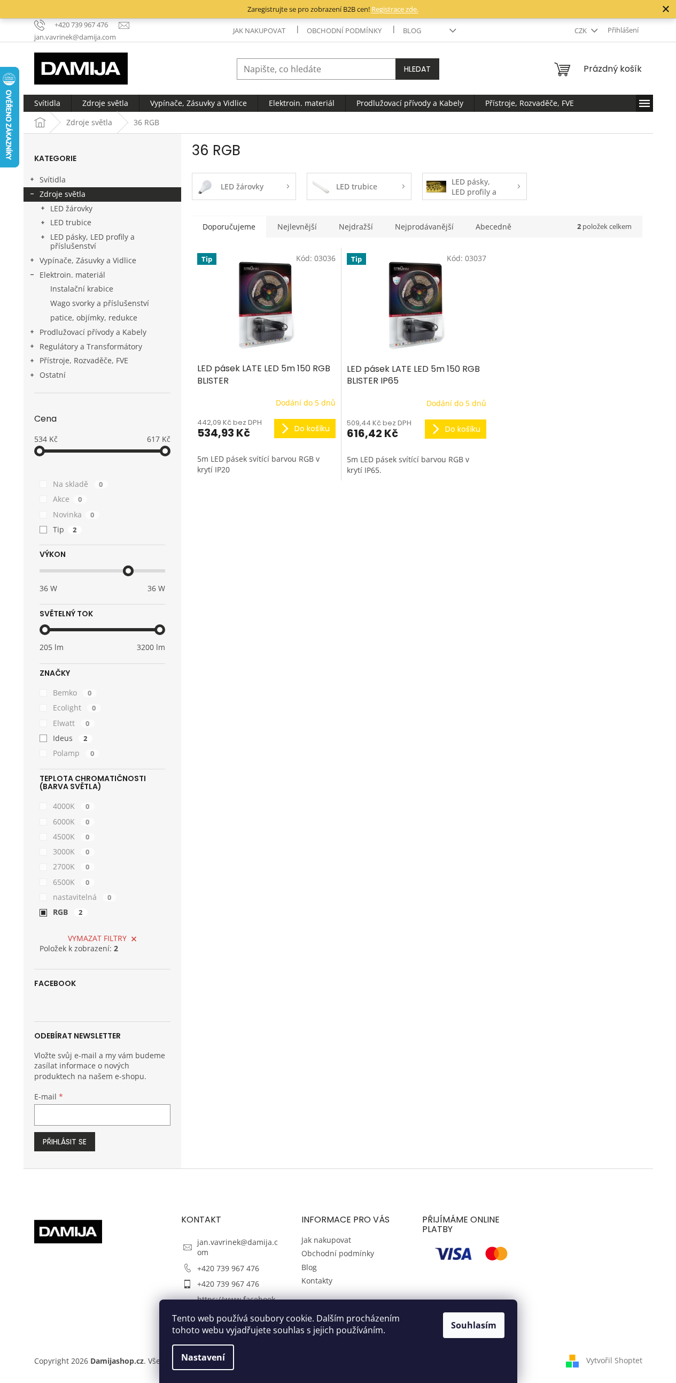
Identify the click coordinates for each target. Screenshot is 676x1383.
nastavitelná (82, 897)
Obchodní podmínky (344, 30)
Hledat (417, 69)
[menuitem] (47, 103)
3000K (71, 851)
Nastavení (203, 1357)
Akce (67, 499)
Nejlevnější (297, 226)
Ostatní (53, 375)
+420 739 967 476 (228, 1268)
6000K (71, 821)
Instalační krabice (81, 289)
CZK (581, 30)
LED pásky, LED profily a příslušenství (92, 241)
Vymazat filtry (97, 938)
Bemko (72, 692)
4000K (71, 806)
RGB (68, 912)
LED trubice (70, 222)
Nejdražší (356, 226)
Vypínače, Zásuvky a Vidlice (88, 260)
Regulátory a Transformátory (91, 346)
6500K (71, 882)
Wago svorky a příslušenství (99, 303)
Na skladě (78, 484)
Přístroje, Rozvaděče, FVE (84, 360)
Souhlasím (473, 1325)
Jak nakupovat (259, 30)
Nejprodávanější (424, 226)
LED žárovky (71, 208)
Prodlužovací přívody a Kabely (93, 332)
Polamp (74, 753)
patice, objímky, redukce (93, 317)
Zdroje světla (63, 194)
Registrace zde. (394, 9)
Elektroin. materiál (72, 275)
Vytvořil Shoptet (614, 1360)
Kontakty (316, 1280)
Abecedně (493, 226)
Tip (65, 529)
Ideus (70, 738)
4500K (71, 836)
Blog (412, 30)
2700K (71, 866)
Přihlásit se (65, 1141)
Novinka (74, 514)
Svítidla (53, 179)
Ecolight (74, 707)
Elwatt (71, 723)
